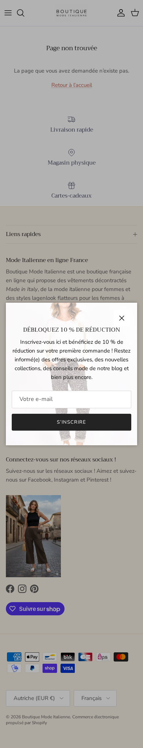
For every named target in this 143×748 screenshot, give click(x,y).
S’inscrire (71, 422)
